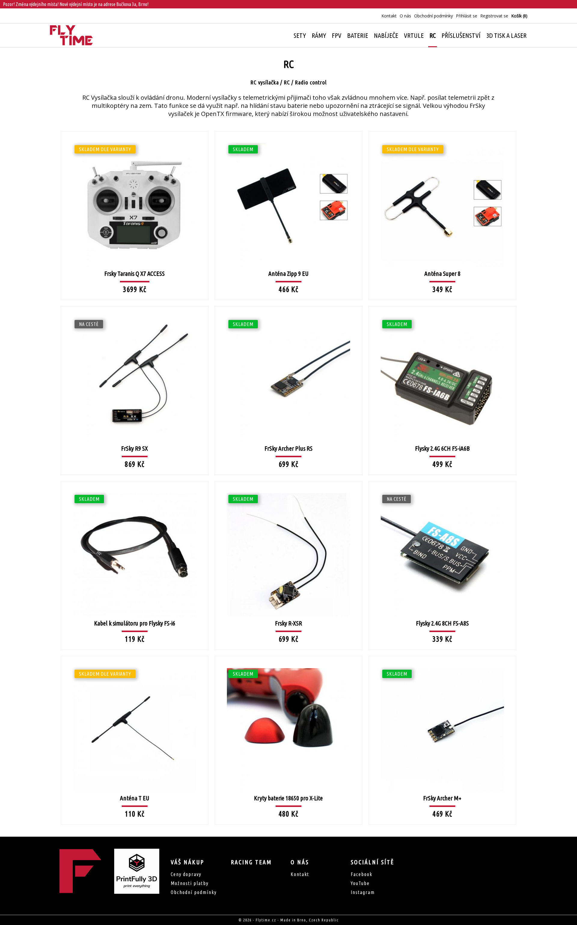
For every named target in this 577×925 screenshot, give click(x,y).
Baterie (357, 35)
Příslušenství (461, 35)
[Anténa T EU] (135, 655)
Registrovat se (494, 16)
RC (432, 35)
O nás (405, 16)
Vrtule (414, 35)
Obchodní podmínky (433, 16)
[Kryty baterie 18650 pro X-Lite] (288, 655)
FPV (336, 35)
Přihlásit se (466, 16)
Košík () (519, 16)
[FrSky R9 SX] (135, 306)
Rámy (319, 35)
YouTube (360, 883)
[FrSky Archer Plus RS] (288, 306)
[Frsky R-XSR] (288, 480)
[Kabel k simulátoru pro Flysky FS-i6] (135, 480)
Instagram (363, 892)
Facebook (361, 874)
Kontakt (389, 16)
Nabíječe (386, 35)
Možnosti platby (190, 883)
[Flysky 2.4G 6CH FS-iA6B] (442, 306)
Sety (300, 35)
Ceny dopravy (186, 874)
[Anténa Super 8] (442, 131)
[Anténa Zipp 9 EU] (288, 131)
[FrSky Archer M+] (442, 655)
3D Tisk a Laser (506, 35)
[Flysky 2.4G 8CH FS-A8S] (442, 480)
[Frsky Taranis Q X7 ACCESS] (135, 131)
